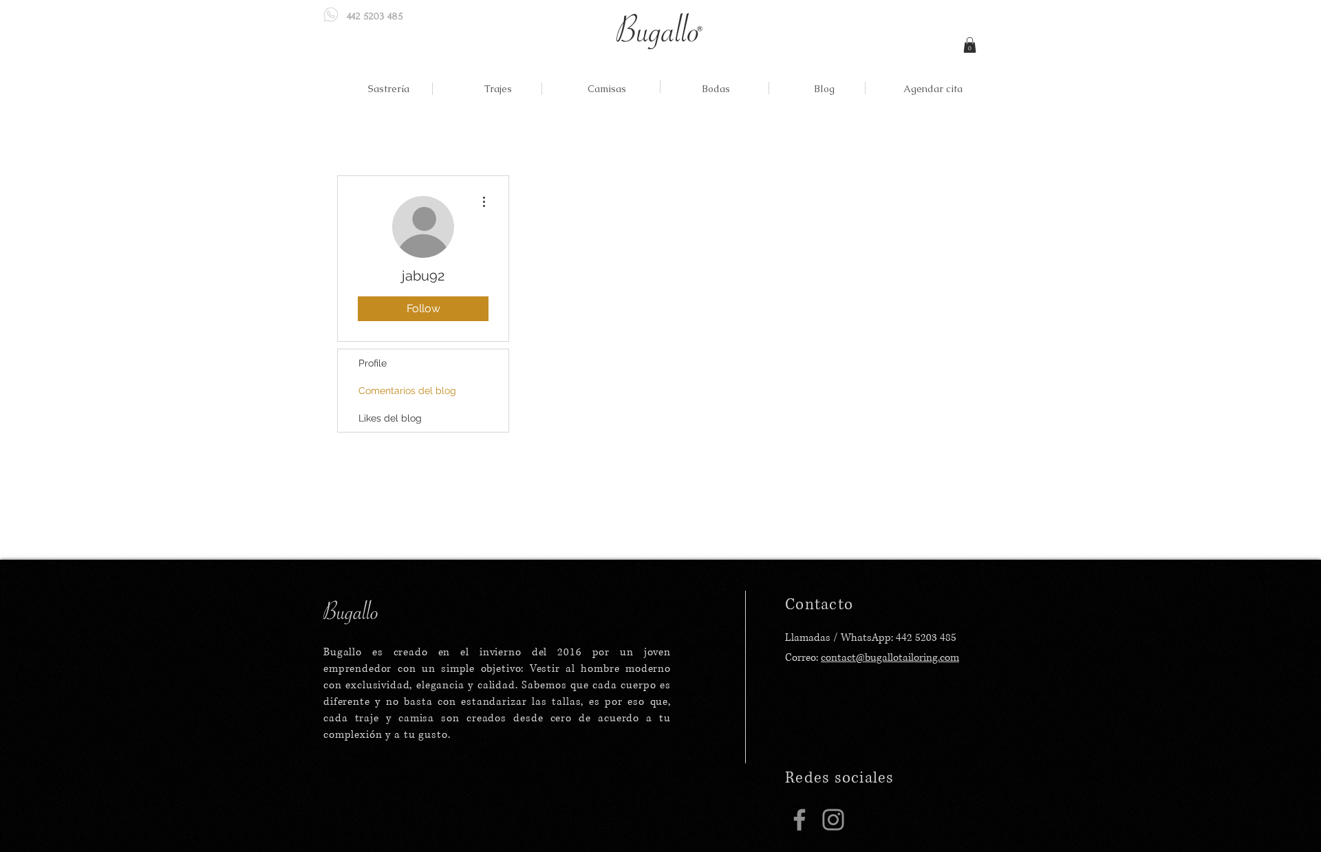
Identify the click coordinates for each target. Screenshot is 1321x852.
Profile (372, 363)
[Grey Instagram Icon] (833, 819)
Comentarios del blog (407, 390)
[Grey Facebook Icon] (799, 819)
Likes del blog (390, 418)
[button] (969, 45)
